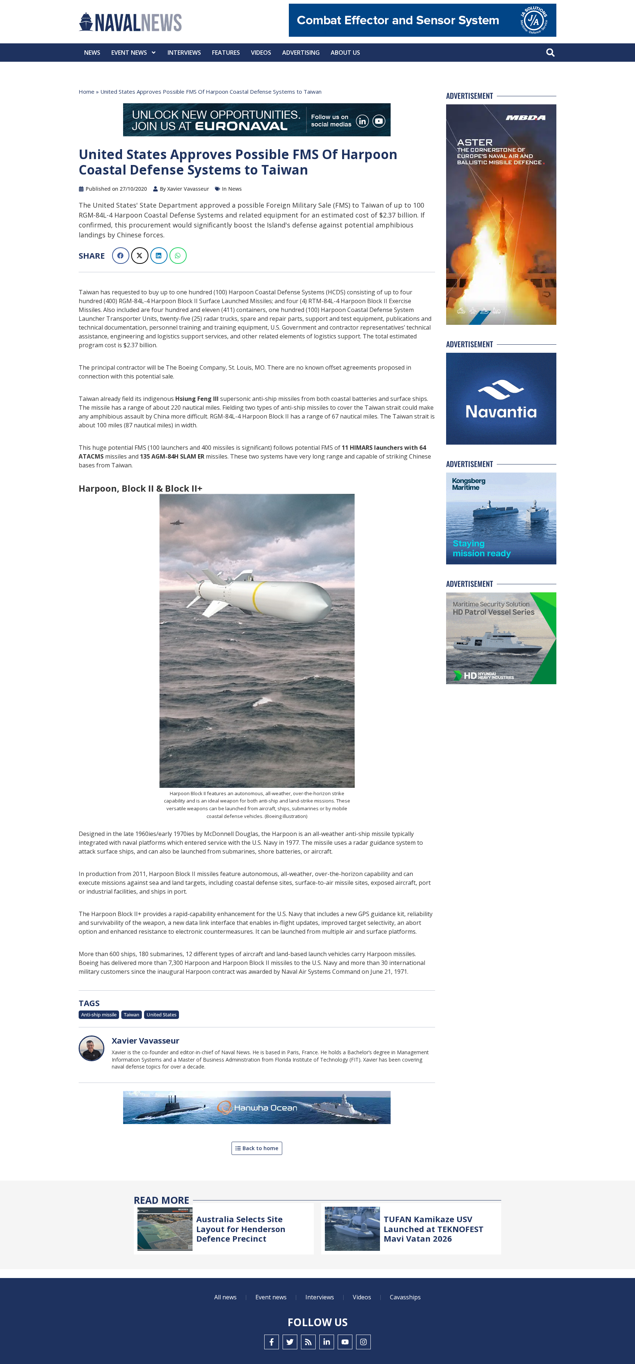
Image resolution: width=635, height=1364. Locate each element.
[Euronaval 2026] (257, 121)
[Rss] (308, 1342)
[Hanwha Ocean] (257, 1109)
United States (161, 1014)
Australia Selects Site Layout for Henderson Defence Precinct (241, 1228)
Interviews (184, 53)
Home (86, 91)
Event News (129, 53)
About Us (345, 53)
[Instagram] (363, 1342)
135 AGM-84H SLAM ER (172, 456)
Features (226, 53)
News (92, 53)
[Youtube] (345, 1342)
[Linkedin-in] (326, 1342)
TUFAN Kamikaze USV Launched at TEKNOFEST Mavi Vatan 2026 (434, 1228)
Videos (261, 53)
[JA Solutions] (422, 34)
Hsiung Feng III (197, 399)
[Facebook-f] (271, 1342)
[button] (550, 53)
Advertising (301, 53)
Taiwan (131, 1014)
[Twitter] (290, 1342)
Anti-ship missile (98, 1014)
